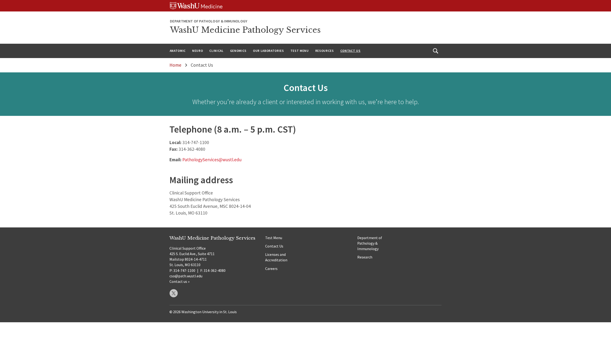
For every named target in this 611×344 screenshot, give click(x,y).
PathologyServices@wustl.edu (212, 159)
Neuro (197, 51)
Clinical (216, 51)
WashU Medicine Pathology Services (245, 30)
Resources (324, 51)
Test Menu (299, 51)
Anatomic (178, 51)
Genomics (238, 51)
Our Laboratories (268, 51)
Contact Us (350, 51)
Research (364, 257)
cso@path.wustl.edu (185, 276)
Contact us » (179, 281)
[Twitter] (173, 293)
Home (175, 65)
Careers (271, 268)
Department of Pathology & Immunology (369, 243)
